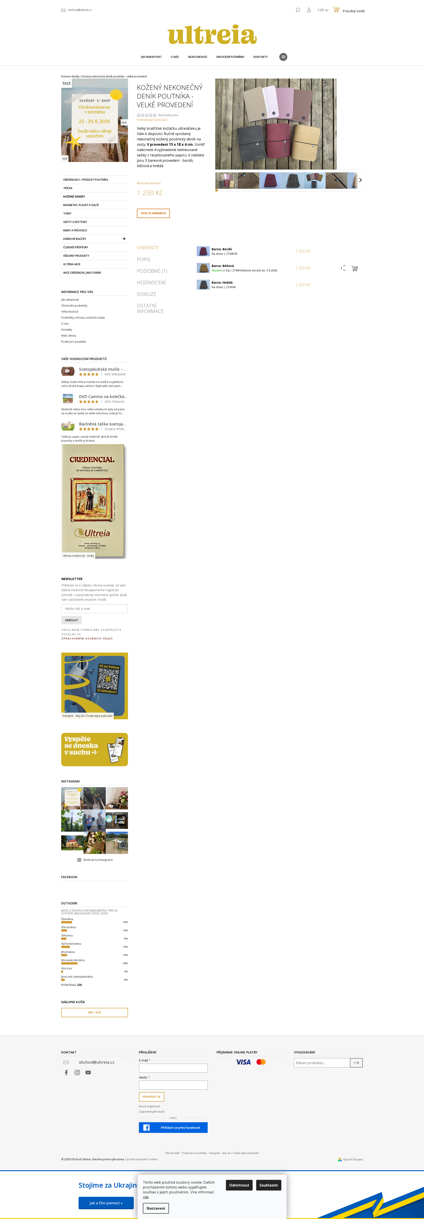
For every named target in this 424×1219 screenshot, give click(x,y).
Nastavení (156, 1208)
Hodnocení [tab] (151, 282)
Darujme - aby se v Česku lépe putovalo (234, 1153)
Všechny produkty (76, 256)
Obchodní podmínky (74, 305)
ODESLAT (71, 620)
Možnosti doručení (148, 183)
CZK (321, 10)
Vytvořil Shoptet (353, 1159)
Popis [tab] (143, 259)
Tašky (67, 213)
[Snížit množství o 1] (344, 270)
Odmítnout (239, 1185)
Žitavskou (67, 919)
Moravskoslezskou (73, 960)
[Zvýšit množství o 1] (344, 265)
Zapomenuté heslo (152, 1112)
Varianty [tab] (148, 247)
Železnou (67, 935)
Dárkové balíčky (74, 239)
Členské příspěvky (75, 247)
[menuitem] (151, 57)
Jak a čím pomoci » (106, 1202)
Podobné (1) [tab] (152, 270)
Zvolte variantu (153, 213)
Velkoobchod (69, 311)
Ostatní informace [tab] (150, 308)
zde (146, 1197)
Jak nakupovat (70, 299)
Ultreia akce (71, 264)
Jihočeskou (68, 952)
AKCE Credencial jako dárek (82, 273)
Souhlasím (269, 1185)
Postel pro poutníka (73, 342)
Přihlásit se (151, 1097)
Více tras (66, 968)
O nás (65, 323)
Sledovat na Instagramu (98, 860)
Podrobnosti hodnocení (152, 120)
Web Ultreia (68, 336)
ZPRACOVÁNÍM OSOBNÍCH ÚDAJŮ (87, 638)
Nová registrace (149, 1106)
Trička (67, 188)
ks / (94, 1012)
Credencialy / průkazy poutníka (85, 180)
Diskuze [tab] (146, 294)
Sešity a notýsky (75, 222)
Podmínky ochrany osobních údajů (83, 317)
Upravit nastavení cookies (141, 1159)
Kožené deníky (74, 196)
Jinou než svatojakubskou (77, 976)
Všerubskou (68, 927)
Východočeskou (71, 944)
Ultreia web (172, 1153)
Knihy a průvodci (75, 230)
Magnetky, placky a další (81, 205)
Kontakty (66, 330)
